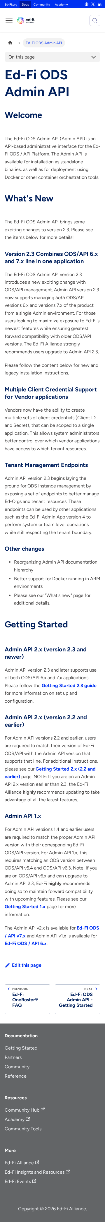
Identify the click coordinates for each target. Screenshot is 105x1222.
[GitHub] (86, 4)
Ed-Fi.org (11, 4)
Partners (13, 1057)
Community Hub (22, 1110)
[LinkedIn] (99, 4)
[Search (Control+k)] (94, 20)
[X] (93, 4)
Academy (61, 4)
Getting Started (21, 1048)
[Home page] (10, 42)
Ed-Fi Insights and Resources (34, 1172)
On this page (21, 57)
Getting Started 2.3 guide (69, 685)
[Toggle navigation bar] (9, 20)
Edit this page (26, 965)
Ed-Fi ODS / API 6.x (26, 943)
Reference (16, 1076)
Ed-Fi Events (18, 1181)
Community (42, 4)
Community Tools (23, 1129)
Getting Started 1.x (25, 906)
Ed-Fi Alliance (19, 1162)
